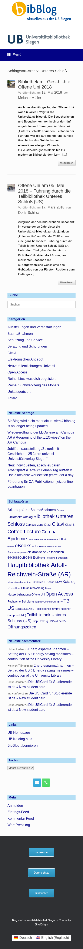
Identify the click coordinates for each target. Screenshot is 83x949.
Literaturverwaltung (32, 588)
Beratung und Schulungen (27, 346)
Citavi (11, 353)
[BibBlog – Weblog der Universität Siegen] (41, 11)
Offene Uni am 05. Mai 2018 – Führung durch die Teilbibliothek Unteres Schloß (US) (44, 193)
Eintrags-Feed (18, 812)
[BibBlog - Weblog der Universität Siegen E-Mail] (37, 783)
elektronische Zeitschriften (45, 552)
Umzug (43, 621)
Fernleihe (50, 557)
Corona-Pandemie (37, 539)
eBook (10, 546)
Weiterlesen (66, 163)
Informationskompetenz (19, 582)
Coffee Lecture (24, 531)
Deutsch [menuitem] (25, 937)
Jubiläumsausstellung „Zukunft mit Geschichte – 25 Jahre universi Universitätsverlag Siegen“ (33, 453)
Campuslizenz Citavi (38, 524)
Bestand (61, 510)
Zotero (12, 398)
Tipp (35, 621)
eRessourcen (19, 557)
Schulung (27, 601)
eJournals (39, 546)
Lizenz (48, 588)
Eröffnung (39, 557)
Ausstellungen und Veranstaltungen (34, 327)
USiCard (53, 621)
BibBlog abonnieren (22, 745)
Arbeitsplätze (18, 510)
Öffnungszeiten (21, 627)
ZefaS (62, 621)
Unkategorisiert (18, 391)
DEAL (64, 539)
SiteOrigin (41, 924)
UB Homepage (18, 732)
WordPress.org (18, 825)
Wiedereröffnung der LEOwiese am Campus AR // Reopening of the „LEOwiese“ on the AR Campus (40, 437)
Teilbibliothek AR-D (24, 609)
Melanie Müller (29, 98)
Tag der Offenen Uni (45, 601)
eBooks (23, 545)
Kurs (17, 588)
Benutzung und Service (25, 340)
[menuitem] (23, 938)
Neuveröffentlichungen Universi (31, 366)
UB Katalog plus (19, 739)
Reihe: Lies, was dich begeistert (31, 378)
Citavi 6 (69, 524)
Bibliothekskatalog (20, 517)
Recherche (14, 601)
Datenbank (53, 539)
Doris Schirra (28, 213)
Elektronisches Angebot (25, 359)
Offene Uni (38, 594)
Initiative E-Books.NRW (47, 582)
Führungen (61, 557)
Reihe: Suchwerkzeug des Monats (33, 385)
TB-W (60, 601)
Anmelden (15, 805)
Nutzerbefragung (19, 594)
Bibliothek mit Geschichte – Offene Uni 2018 (46, 84)
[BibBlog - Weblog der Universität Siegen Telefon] (46, 783)
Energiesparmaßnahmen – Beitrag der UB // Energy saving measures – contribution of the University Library (40, 654)
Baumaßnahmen (20, 333)
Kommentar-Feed (20, 818)
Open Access (17, 372)
